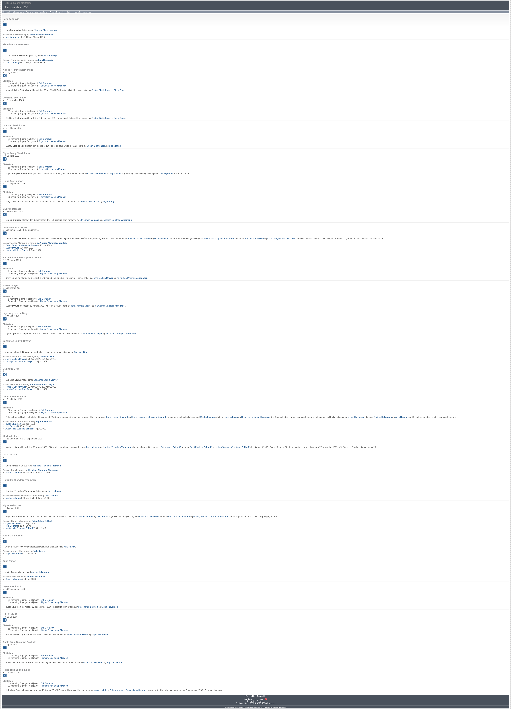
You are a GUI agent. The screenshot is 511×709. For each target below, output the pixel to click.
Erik (45, 83)
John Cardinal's (246, 707)
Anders (383, 417)
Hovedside (6, 12)
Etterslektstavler (41, 12)
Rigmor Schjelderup (52, 86)
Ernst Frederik (117, 417)
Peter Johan (171, 447)
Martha (207, 417)
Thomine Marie (45, 30)
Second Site (255, 707)
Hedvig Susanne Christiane (148, 417)
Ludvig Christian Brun (19, 361)
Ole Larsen (89, 220)
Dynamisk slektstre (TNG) (60, 12)
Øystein (13, 424)
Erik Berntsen (258, 701)
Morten (100, 690)
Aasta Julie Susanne (19, 429)
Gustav (100, 90)
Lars (49, 55)
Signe (119, 90)
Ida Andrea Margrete (219, 238)
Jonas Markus (102, 278)
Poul (166, 174)
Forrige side (76, 12)
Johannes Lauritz (139, 238)
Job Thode (254, 238)
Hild (11, 426)
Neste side (87, 12)
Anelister (29, 12)
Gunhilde (161, 238)
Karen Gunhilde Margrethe (21, 245)
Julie (401, 417)
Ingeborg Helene (17, 250)
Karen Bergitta (281, 238)
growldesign (282, 707)
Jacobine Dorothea (117, 220)
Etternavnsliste (18, 12)
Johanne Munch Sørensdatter (127, 690)
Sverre (12, 248)
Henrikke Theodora (255, 417)
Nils (12, 37)
